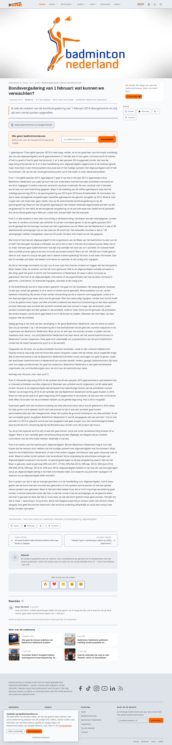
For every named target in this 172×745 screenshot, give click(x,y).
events (52, 4)
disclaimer (145, 741)
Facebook (54, 526)
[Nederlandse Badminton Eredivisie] (140, 4)
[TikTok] (88, 688)
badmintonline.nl (15, 83)
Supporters (86, 724)
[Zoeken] (160, 4)
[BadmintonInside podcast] (149, 4)
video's (117, 4)
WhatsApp (31, 526)
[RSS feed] (121, 688)
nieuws (42, 4)
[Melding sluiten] (114, 135)
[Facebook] (80, 688)
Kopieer (16, 526)
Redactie (29, 99)
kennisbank (66, 4)
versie (153, 741)
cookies (160, 741)
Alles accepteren (34, 731)
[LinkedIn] (113, 688)
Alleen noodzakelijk (15, 731)
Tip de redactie (88, 728)
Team (83, 712)
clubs (92, 4)
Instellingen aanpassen (41, 737)
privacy (136, 741)
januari (37, 83)
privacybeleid (65, 725)
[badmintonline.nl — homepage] (15, 4)
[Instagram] (96, 688)
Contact (84, 732)
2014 (31, 83)
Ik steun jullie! (132, 96)
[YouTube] (105, 688)
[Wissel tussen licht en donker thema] (154, 4)
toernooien (105, 4)
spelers (80, 4)
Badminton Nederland (91, 720)
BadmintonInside (89, 716)
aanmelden (107, 139)
